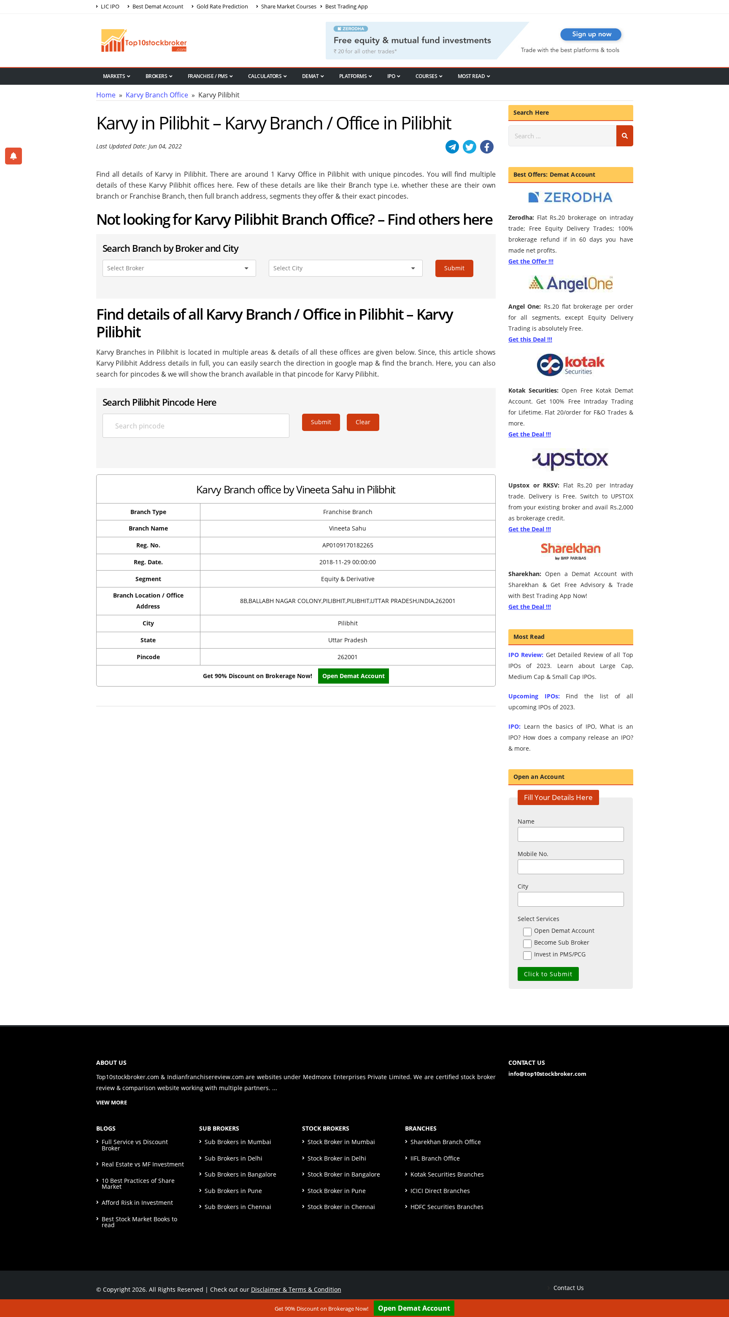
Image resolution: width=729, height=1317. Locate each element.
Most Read (471, 76)
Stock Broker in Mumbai (341, 1142)
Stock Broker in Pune (337, 1191)
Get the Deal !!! (529, 434)
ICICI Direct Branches (440, 1191)
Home (106, 95)
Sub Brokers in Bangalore (240, 1174)
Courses (426, 76)
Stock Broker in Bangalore (344, 1174)
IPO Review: (525, 655)
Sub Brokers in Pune (233, 1191)
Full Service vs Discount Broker (135, 1145)
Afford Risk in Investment (137, 1202)
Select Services (538, 919)
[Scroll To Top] (714, 1284)
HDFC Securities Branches (446, 1207)
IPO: (514, 726)
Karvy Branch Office (157, 95)
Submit (454, 268)
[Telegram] (452, 147)
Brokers (156, 76)
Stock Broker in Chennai (341, 1207)
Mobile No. (533, 854)
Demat (310, 76)
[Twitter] (469, 147)
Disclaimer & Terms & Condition (296, 1289)
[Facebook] (487, 147)
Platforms (353, 76)
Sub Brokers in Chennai (238, 1207)
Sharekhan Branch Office (445, 1142)
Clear (363, 422)
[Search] (624, 135)
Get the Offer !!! (531, 261)
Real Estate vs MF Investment (143, 1164)
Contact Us (568, 1288)
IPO (391, 76)
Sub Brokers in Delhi (233, 1158)
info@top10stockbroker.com (547, 1073)
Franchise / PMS (208, 76)
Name (526, 821)
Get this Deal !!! (530, 339)
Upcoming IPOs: (534, 696)
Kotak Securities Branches (447, 1174)
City (523, 886)
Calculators (265, 76)
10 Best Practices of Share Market (138, 1183)
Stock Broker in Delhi (337, 1158)
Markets (114, 76)
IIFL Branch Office (435, 1158)
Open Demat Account (353, 676)
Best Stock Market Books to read (139, 1222)
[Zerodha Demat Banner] (479, 39)
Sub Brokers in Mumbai (238, 1142)
